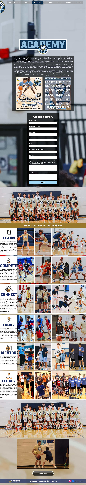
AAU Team (31, 155)
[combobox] (43, 128)
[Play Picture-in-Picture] (65, 467)
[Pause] (19, 467)
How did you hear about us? (35, 172)
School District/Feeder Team (36, 149)
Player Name (32, 120)
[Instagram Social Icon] (70, 481)
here (7, 251)
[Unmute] (21, 467)
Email (30, 138)
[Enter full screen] (67, 467)
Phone (30, 143)
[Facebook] (73, 481)
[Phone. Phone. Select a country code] (31, 145)
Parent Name (32, 132)
